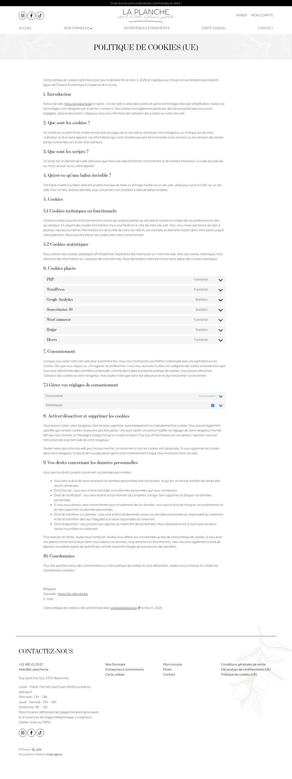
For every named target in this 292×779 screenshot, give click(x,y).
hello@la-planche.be (33, 670)
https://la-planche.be (78, 104)
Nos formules (115, 665)
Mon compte (172, 665)
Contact (265, 28)
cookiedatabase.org (123, 608)
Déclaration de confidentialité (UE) (246, 670)
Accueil (25, 28)
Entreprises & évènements (146, 28)
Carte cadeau (214, 28)
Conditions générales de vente (243, 665)
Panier (167, 670)
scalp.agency (55, 755)
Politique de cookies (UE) (239, 675)
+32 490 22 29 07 (31, 665)
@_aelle (37, 750)
